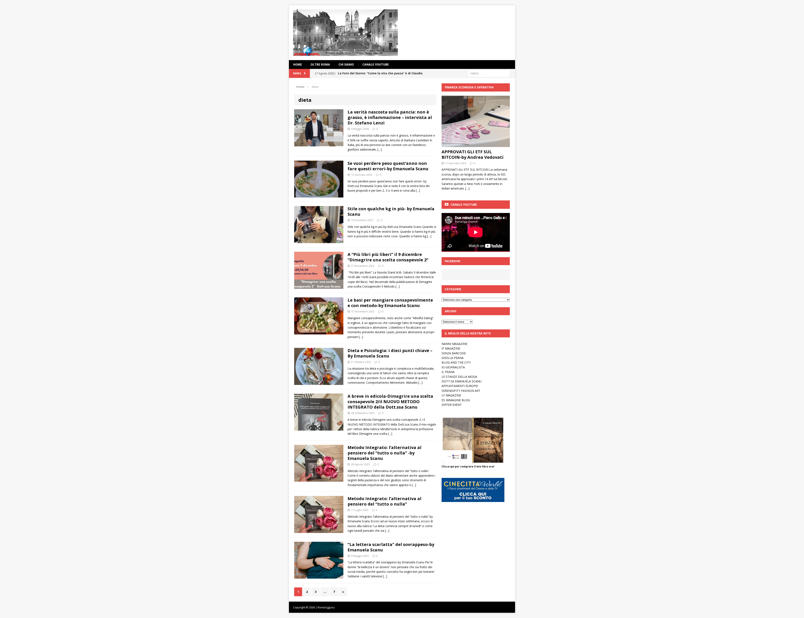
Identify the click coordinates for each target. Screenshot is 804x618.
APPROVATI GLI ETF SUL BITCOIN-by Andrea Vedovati (473, 154)
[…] (380, 149)
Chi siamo (346, 64)
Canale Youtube (464, 204)
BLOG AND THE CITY (456, 362)
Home (297, 64)
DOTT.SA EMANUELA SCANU (462, 381)
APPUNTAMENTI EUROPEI (460, 386)
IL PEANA (448, 372)
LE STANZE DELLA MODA (459, 377)
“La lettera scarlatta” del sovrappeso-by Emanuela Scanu (391, 547)
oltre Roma (320, 64)
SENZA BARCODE (454, 353)
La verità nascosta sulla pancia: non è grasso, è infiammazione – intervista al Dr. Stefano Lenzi (390, 117)
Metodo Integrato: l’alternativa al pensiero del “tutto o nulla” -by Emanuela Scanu (384, 453)
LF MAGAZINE (451, 395)
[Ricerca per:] (489, 73)
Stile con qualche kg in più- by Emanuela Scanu (391, 211)
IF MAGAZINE (451, 348)
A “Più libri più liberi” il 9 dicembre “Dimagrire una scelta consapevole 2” (388, 257)
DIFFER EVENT (452, 405)
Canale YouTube (375, 64)
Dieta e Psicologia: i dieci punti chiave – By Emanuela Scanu (390, 353)
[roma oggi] (402, 32)
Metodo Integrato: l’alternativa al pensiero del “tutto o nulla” (384, 501)
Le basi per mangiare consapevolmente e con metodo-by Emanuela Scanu (390, 302)
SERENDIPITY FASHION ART (461, 391)
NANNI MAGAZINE (454, 344)
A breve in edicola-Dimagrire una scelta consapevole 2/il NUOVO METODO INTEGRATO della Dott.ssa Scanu (390, 401)
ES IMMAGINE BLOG (456, 400)
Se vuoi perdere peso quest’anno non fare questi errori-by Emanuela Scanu (388, 166)
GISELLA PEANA (453, 358)
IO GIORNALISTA (453, 367)
